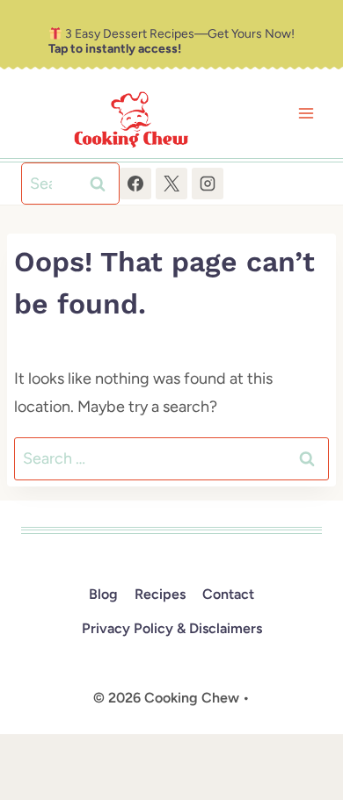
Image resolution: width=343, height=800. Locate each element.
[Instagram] (207, 183)
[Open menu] (305, 113)
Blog (103, 594)
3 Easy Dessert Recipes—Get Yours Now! (171, 41)
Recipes (160, 594)
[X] (171, 183)
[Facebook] (135, 183)
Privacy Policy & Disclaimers (172, 628)
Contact (228, 594)
